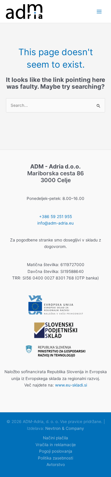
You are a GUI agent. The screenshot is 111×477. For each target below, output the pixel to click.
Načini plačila (55, 437)
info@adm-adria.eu (55, 223)
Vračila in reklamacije (56, 444)
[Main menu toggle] (99, 11)
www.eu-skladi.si (71, 385)
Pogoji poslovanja (55, 451)
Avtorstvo (55, 464)
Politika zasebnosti (55, 458)
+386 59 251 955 (55, 216)
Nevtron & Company (64, 428)
